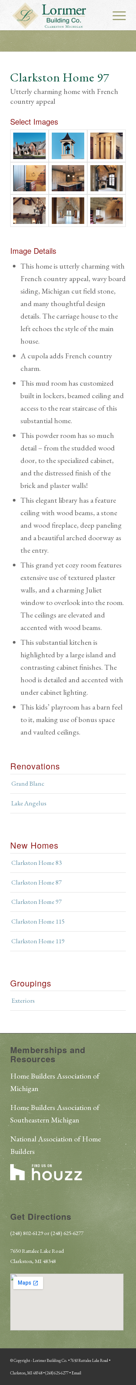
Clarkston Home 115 (38, 921)
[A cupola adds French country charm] (68, 146)
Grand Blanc (27, 783)
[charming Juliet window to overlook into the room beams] (29, 210)
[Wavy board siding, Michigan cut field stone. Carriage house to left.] (29, 146)
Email (76, 1373)
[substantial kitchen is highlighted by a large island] (68, 178)
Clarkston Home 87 (36, 882)
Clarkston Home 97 (36, 901)
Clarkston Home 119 (38, 941)
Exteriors (23, 1000)
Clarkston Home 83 (36, 862)
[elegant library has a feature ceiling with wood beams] (106, 178)
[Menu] (115, 15)
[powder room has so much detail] (29, 178)
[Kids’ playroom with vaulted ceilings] (68, 210)
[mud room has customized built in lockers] (106, 146)
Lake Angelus (28, 803)
